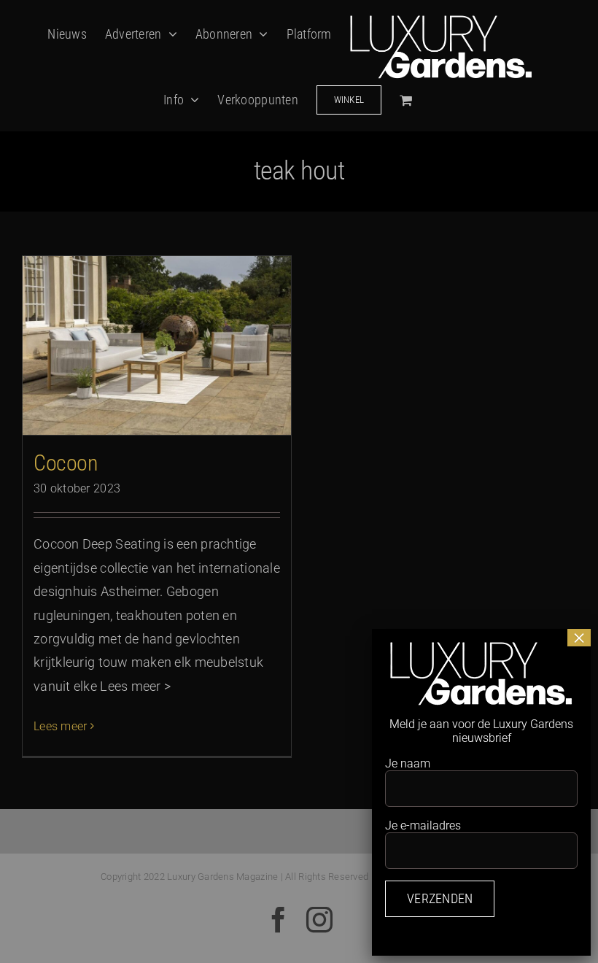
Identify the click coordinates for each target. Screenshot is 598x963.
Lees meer (60, 726)
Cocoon (65, 463)
